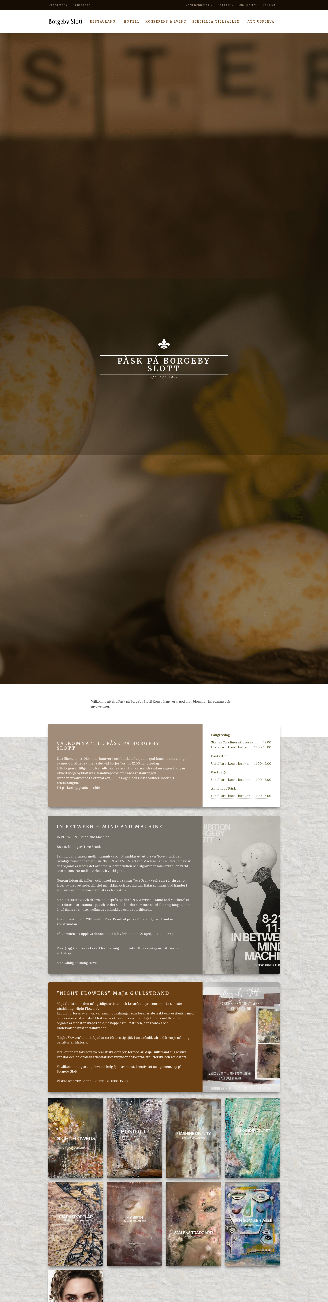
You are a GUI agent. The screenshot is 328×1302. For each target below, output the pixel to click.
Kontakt (224, 5)
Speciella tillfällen (216, 21)
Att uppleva (261, 21)
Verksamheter (197, 5)
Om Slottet (248, 5)
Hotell (132, 21)
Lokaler (269, 5)
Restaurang (103, 21)
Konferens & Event (166, 21)
